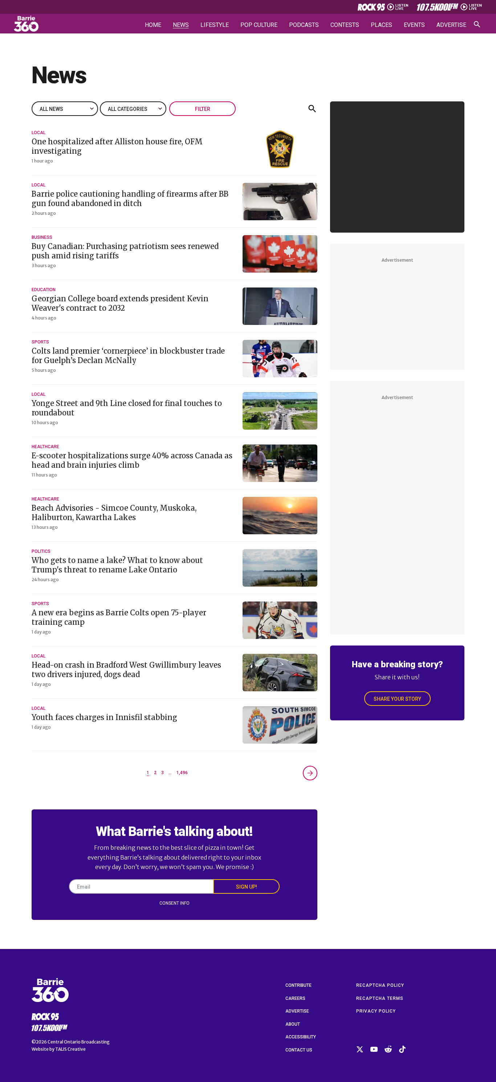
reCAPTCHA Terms (379, 998)
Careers (295, 998)
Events (414, 25)
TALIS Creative (70, 1049)
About (292, 1024)
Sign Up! (246, 887)
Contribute (298, 985)
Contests (344, 25)
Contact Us (298, 1050)
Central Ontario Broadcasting (79, 1042)
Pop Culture (258, 25)
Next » (310, 773)
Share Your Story (397, 699)
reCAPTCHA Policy (380, 985)
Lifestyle (214, 25)
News (181, 25)
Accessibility (300, 1036)
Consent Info (174, 903)
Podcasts (304, 25)
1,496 (182, 772)
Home (153, 25)
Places (381, 25)
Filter (202, 109)
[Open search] (477, 24)
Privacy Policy (376, 1011)
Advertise (451, 25)
